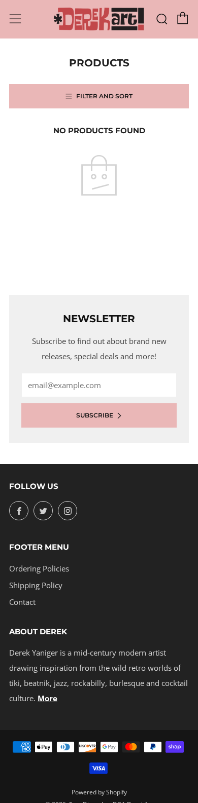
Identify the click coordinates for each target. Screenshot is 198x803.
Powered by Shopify (99, 792)
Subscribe (94, 415)
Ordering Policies (39, 568)
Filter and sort (104, 96)
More (47, 698)
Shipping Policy (35, 585)
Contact (22, 602)
